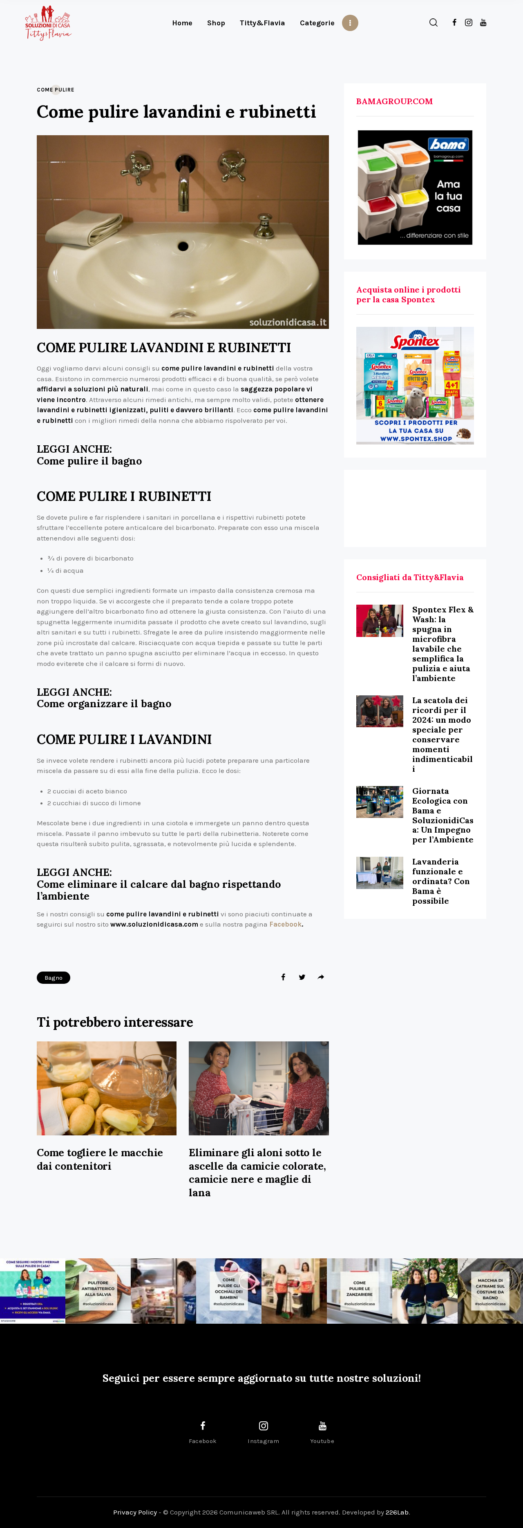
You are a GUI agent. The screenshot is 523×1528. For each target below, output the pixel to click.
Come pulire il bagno (89, 461)
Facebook (285, 924)
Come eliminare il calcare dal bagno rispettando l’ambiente (159, 890)
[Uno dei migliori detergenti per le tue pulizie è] (98, 1291)
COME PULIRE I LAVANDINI (124, 739)
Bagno (54, 977)
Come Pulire (55, 90)
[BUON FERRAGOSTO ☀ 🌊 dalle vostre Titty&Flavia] (425, 1291)
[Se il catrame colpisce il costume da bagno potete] (490, 1291)
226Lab (397, 1512)
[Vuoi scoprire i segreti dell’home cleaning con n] (32, 1291)
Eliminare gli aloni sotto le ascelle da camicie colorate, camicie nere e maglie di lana (257, 1172)
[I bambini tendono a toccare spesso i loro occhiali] (229, 1291)
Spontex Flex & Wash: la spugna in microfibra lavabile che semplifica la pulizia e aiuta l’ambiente (443, 643)
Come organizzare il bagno (104, 704)
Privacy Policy (135, 1512)
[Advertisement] (415, 508)
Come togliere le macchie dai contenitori (100, 1159)
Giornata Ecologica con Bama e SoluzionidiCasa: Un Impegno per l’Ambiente (443, 815)
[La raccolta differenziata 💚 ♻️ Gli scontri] (294, 1291)
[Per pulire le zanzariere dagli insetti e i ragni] (359, 1291)
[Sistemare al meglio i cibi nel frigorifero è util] (163, 1291)
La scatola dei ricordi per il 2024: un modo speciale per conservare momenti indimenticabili (442, 734)
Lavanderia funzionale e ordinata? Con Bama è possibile (441, 881)
